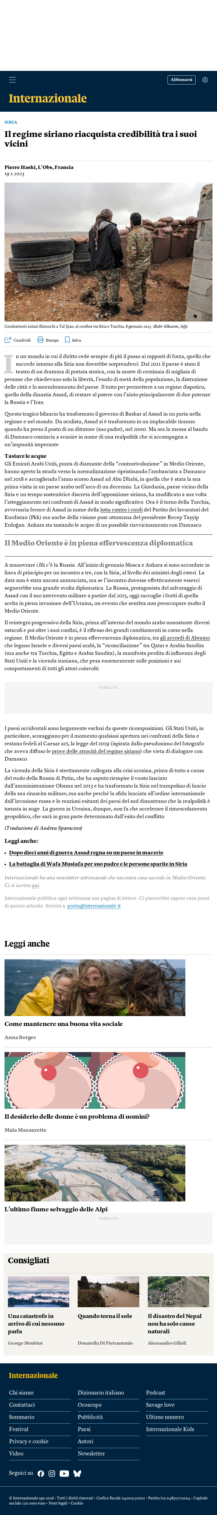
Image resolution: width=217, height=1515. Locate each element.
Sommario (21, 1417)
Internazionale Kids (170, 1430)
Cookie (77, 1503)
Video (16, 1454)
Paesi (84, 1430)
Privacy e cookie (29, 1442)
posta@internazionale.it (94, 906)
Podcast (155, 1393)
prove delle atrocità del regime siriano (96, 751)
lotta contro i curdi (121, 510)
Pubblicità (90, 1417)
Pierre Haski (20, 167)
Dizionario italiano (101, 1393)
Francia (64, 167)
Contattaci (22, 1405)
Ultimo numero (165, 1417)
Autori (86, 1442)
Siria (11, 122)
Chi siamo (21, 1393)
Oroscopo (90, 1405)
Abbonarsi (181, 80)
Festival (19, 1430)
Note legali (58, 1503)
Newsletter (91, 1454)
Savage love (160, 1405)
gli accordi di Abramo (185, 638)
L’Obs (45, 167)
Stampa (52, 340)
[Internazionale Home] (35, 1375)
